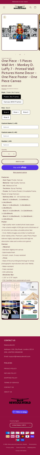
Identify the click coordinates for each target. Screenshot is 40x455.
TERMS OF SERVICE (11, 382)
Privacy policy (10, 447)
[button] (4, 7)
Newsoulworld (12, 444)
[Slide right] (24, 54)
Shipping (4, 88)
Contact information (21, 450)
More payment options (20, 172)
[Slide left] (15, 54)
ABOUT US (8, 392)
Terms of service (20, 447)
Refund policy (33, 444)
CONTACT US (9, 387)
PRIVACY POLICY (10, 368)
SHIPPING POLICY (10, 378)
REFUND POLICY (10, 373)
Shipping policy (31, 447)
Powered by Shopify (21, 444)
